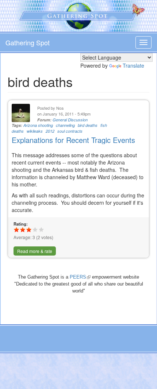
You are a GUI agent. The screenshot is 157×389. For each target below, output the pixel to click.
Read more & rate (34, 251)
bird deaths (87, 125)
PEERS (80, 277)
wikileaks (35, 131)
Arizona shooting (38, 125)
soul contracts (70, 131)
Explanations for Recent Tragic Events (73, 140)
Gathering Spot (27, 42)
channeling (65, 125)
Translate (133, 65)
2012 (50, 131)
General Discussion (70, 119)
